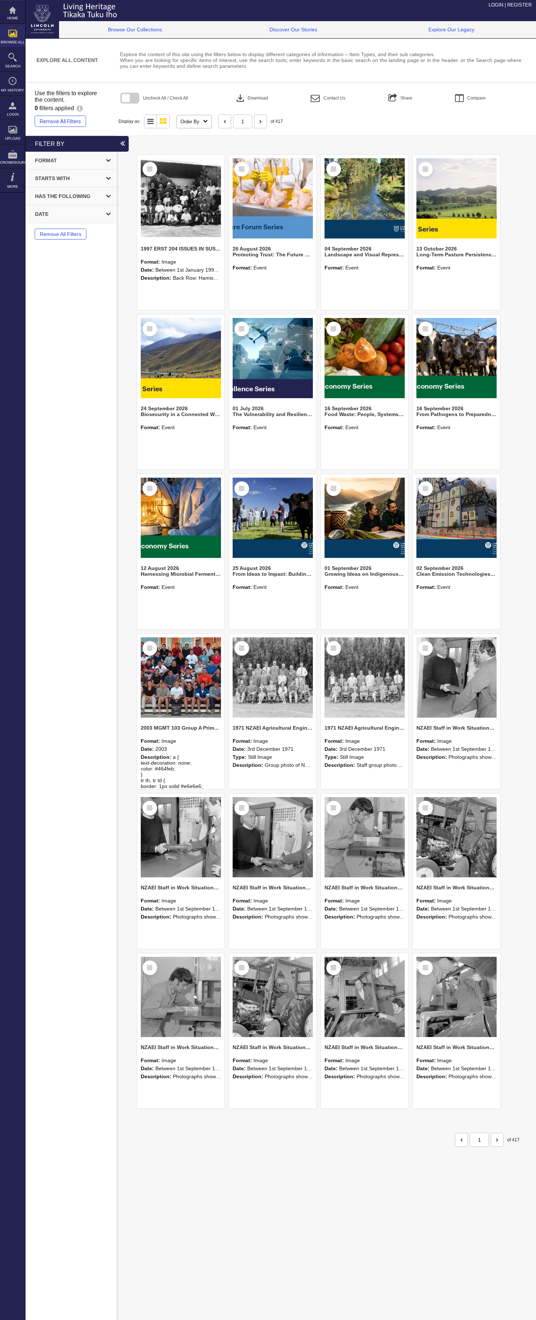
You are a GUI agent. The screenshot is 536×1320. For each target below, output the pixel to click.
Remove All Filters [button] (60, 121)
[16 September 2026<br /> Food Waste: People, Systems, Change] (365, 358)
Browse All (13, 42)
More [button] (12, 187)
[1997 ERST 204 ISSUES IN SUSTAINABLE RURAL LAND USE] (181, 198)
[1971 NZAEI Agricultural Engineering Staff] (365, 677)
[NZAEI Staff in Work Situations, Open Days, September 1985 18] (365, 997)
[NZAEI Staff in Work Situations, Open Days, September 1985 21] (456, 837)
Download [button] (251, 98)
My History (12, 90)
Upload (12, 138)
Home (12, 18)
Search (12, 66)
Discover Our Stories (293, 29)
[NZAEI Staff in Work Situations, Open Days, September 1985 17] (456, 997)
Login (13, 114)
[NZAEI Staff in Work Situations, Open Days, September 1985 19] (273, 997)
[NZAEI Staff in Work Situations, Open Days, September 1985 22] (365, 837)
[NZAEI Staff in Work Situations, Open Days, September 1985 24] (181, 837)
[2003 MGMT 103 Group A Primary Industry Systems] (181, 677)
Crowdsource (12, 162)
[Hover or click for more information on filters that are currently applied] (80, 108)
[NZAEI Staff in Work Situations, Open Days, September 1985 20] (181, 997)
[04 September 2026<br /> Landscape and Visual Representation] (365, 198)
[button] (328, 98)
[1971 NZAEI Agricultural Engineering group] (273, 677)
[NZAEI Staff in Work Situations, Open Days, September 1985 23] (273, 837)
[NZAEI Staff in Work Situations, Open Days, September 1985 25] (456, 677)
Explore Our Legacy (451, 29)
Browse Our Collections (135, 29)
